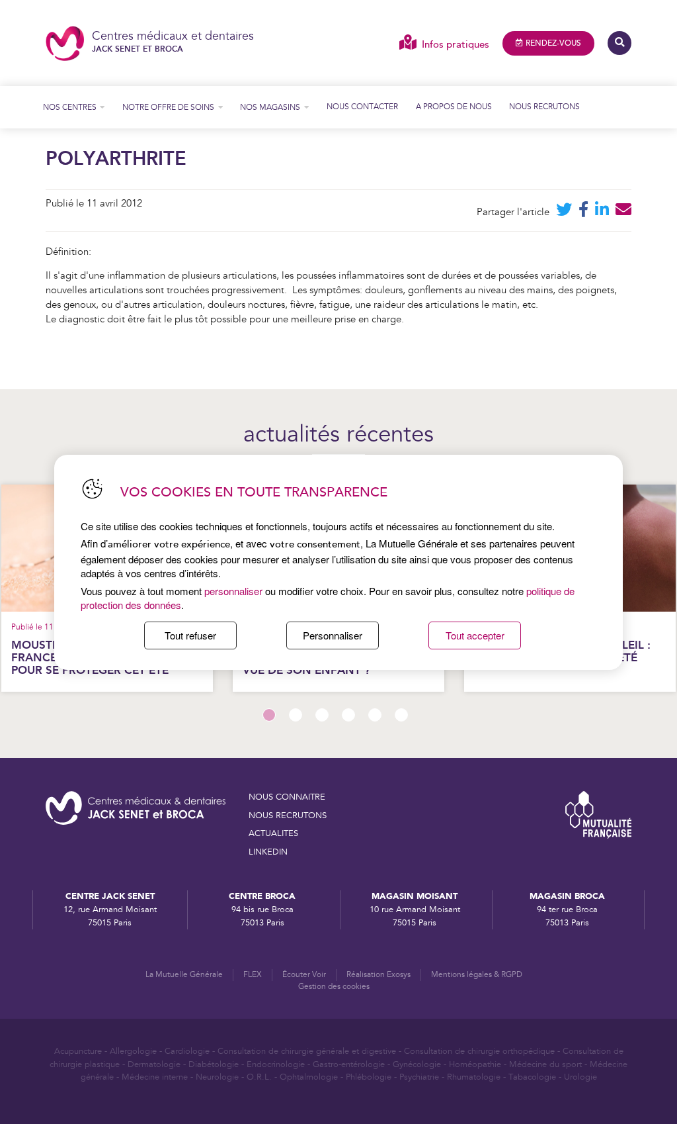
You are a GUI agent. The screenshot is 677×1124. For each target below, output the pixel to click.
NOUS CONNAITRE (287, 797)
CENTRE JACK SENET (110, 896)
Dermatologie (154, 1064)
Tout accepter (475, 635)
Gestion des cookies (334, 987)
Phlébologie (368, 1077)
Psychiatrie (419, 1077)
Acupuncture (78, 1051)
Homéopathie (475, 1064)
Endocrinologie (276, 1064)
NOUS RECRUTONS (288, 815)
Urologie (580, 1077)
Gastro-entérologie (349, 1064)
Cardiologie (187, 1051)
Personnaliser (332, 635)
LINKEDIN (268, 852)
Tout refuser (190, 635)
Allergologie (133, 1051)
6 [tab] (401, 715)
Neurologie (217, 1077)
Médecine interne (155, 1077)
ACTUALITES (273, 833)
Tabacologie (532, 1077)
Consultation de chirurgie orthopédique (479, 1051)
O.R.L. (259, 1077)
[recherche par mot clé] (619, 43)
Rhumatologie (473, 1077)
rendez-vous (553, 43)
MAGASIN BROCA (567, 896)
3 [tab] (322, 715)
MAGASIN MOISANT (415, 896)
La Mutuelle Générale (184, 975)
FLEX (252, 975)
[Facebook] (583, 212)
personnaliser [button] (233, 591)
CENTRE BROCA (262, 896)
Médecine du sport (545, 1064)
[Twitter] (564, 212)
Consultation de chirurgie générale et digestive (307, 1051)
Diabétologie (213, 1064)
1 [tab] (269, 715)
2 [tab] (295, 715)
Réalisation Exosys (378, 975)
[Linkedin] (602, 212)
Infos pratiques (455, 44)
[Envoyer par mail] (623, 212)
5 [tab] (374, 715)
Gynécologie (417, 1064)
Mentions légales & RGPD (476, 975)
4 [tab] (348, 715)
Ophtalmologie (309, 1077)
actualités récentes (338, 435)
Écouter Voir (304, 975)
